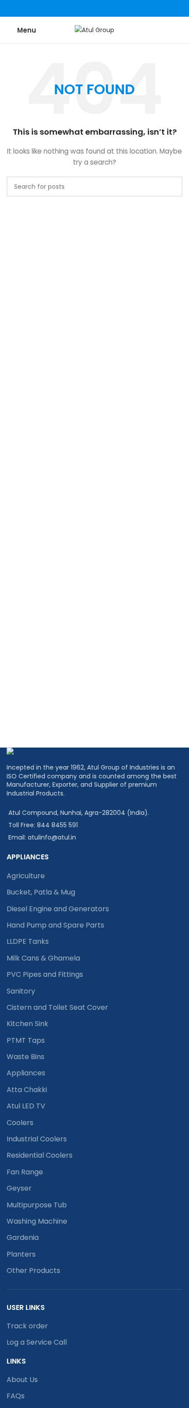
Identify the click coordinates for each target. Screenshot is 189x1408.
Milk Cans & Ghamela (43, 958)
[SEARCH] (172, 186)
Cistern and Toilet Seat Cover (57, 1007)
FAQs (16, 1396)
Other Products (33, 1270)
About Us (22, 1380)
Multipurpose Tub (37, 1205)
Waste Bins (25, 1057)
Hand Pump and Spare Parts (55, 925)
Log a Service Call (37, 1342)
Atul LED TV (26, 1106)
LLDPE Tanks (28, 941)
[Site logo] (94, 29)
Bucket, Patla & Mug (41, 892)
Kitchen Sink (27, 1024)
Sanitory (21, 991)
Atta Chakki (27, 1090)
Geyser (19, 1188)
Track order (27, 1326)
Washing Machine (37, 1221)
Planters (21, 1254)
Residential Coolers (40, 1155)
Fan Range (25, 1172)
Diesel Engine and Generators (58, 909)
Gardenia (23, 1237)
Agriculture (26, 876)
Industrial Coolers (37, 1139)
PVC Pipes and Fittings (45, 974)
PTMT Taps (26, 1040)
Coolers (20, 1123)
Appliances (26, 1073)
